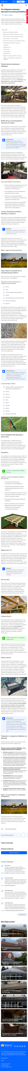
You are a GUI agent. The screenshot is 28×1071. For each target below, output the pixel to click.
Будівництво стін (7, 47)
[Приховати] (25, 30)
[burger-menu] (26, 5)
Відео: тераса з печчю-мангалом (10, 38)
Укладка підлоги (7, 51)
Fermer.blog (2, 5)
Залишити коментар (14, 852)
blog (4, 1)
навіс (20, 790)
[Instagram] (17, 1046)
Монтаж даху (6, 49)
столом (12, 74)
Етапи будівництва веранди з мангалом (11, 43)
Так (20, 835)
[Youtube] (22, 1046)
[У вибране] (24, 926)
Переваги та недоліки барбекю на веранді (12, 55)
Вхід (21, 1)
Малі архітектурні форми (10, 829)
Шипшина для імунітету (10, 885)
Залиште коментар (7, 849)
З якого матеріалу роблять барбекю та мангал (13, 36)
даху (18, 583)
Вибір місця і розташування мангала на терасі (13, 34)
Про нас (2, 1060)
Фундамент (6, 45)
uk (15, 2)
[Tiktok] (25, 1046)
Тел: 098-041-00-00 (4, 1065)
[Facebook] (15, 1046)
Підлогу (2, 620)
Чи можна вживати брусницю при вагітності (14, 910)
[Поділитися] (25, 15)
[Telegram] (20, 1046)
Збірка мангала (6, 53)
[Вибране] (26, 2)
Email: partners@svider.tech (6, 1066)
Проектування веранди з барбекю (10, 32)
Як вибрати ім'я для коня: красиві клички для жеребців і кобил (15, 873)
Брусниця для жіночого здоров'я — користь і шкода (15, 898)
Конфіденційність (4, 1058)
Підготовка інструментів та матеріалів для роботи (14, 40)
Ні (24, 835)
